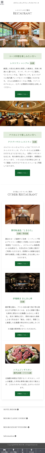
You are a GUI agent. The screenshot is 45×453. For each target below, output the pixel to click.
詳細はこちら (21, 94)
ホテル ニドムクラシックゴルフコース (26, 3)
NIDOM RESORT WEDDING (15, 427)
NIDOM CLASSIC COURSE (14, 418)
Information (8, 436)
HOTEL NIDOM (9, 409)
